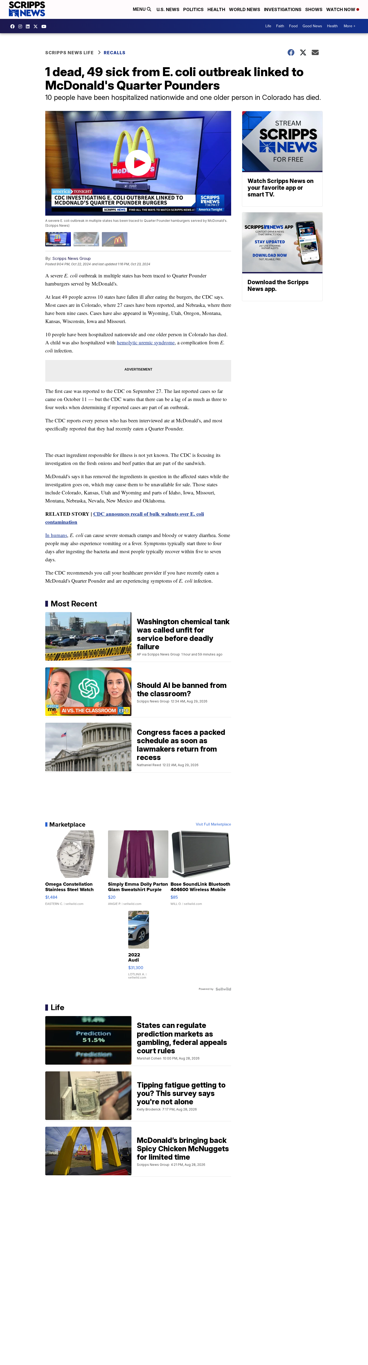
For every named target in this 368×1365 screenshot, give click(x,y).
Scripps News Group (71, 258)
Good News (312, 26)
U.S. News (168, 9)
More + (349, 26)
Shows (313, 9)
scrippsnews (13, 26)
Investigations (282, 9)
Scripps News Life (69, 52)
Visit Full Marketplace (213, 824)
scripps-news (29, 26)
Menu (140, 9)
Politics (193, 9)
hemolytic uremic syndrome (146, 342)
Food (293, 26)
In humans (56, 535)
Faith (280, 26)
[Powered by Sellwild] (223, 989)
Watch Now (341, 9)
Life (268, 26)
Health (216, 9)
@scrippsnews (45, 26)
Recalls (115, 52)
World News (244, 9)
